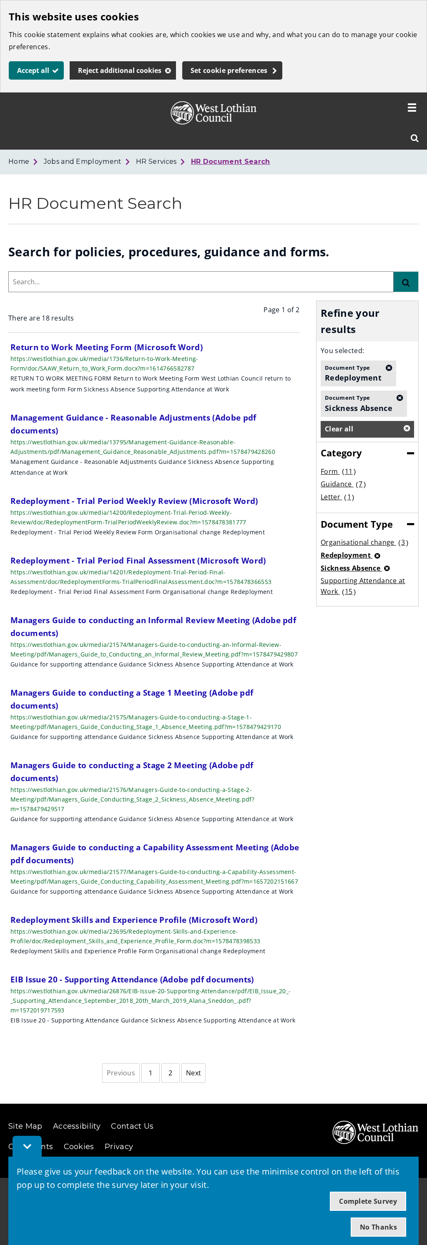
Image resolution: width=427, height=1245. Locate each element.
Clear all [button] (339, 428)
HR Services (156, 161)
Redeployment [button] (353, 373)
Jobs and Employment (83, 161)
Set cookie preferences (229, 70)
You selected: (342, 350)
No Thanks (378, 1227)
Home (18, 161)
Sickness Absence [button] (358, 403)
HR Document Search (230, 161)
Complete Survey (368, 1201)
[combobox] (201, 281)
